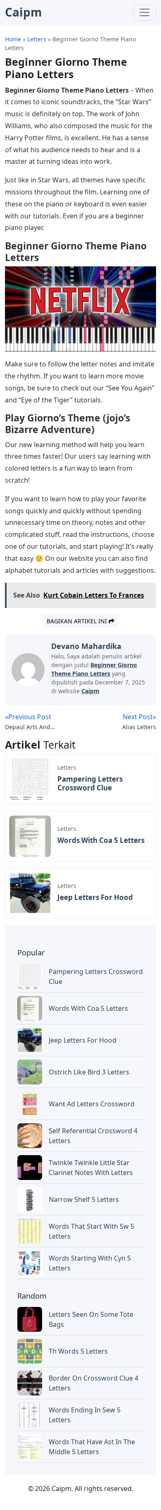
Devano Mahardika (86, 646)
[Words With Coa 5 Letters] (30, 835)
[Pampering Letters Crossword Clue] (30, 778)
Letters (66, 767)
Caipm (90, 691)
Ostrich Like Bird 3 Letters (89, 1072)
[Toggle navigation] (144, 12)
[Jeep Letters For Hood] (30, 892)
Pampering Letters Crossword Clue (90, 783)
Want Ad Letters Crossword (92, 1103)
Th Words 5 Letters (78, 1351)
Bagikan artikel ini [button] (78, 621)
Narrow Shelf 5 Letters (84, 1199)
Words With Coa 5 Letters (100, 840)
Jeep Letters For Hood (95, 897)
